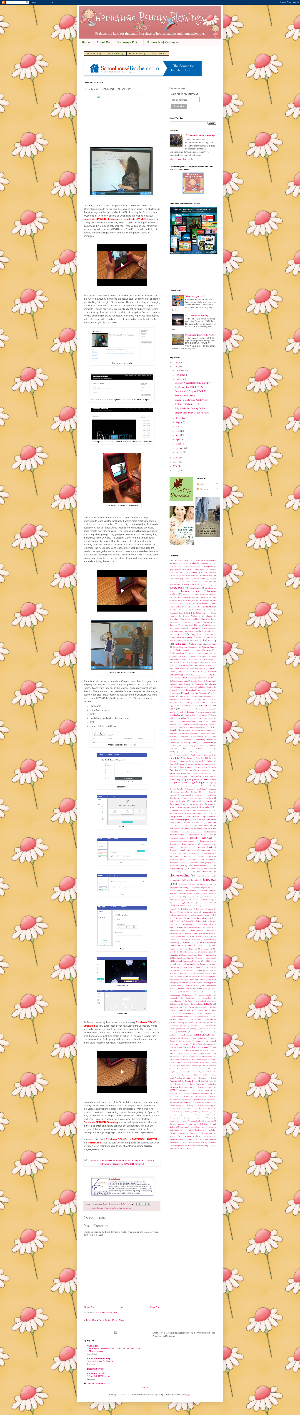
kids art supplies (210, 899)
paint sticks (200, 1001)
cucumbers (203, 715)
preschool (209, 1019)
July (178, 426)
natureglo (209, 970)
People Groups (188, 1007)
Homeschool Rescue (209, 853)
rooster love (190, 1047)
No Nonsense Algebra (180, 976)
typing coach (174, 1121)
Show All (144, 1387)
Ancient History (194, 566)
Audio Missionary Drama (180, 578)
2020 (175, 362)
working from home (177, 1139)
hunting (185, 887)
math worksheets (186, 948)
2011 (175, 470)
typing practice (178, 1124)
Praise (189, 1013)
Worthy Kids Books (190, 1142)
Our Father (188, 1001)
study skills (174, 1096)
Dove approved (201, 724)
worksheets (209, 1139)
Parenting (176, 1004)
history (211, 819)
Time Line (205, 1111)
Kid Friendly (196, 899)
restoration (209, 1041)
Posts (201, 483)
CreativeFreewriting (206, 709)
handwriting (208, 801)
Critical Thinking (187, 712)
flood (171, 764)
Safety (205, 1050)
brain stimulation (176, 631)
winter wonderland (187, 1136)
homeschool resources (182, 856)
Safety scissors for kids (187, 1053)
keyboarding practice (180, 899)
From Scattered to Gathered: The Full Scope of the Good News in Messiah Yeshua (113, 1349)
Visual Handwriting (197, 1130)
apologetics (208, 566)
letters (211, 933)
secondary (184, 1071)
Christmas (199, 684)
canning (188, 637)
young (205, 1145)
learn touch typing (210, 927)
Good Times (201, 789)
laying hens (209, 921)
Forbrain (173, 767)
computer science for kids (203, 699)
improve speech (186, 893)
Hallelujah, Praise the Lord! (187, 404)
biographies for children (190, 619)
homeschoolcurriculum (203, 865)
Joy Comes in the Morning (196, 315)
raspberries (173, 1038)
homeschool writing (178, 865)
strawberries (209, 1090)
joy (203, 896)
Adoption (212, 560)
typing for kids (210, 1121)
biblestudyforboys (176, 613)
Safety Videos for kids (208, 1053)
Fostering (188, 770)
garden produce (192, 779)
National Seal (188, 970)
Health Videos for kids (186, 807)
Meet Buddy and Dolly (185, 395)
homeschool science (204, 856)
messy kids (210, 958)
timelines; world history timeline (194, 1115)
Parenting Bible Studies (192, 1004)
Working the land (194, 1139)
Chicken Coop (209, 640)
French (187, 773)
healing (210, 804)
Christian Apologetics (191, 662)
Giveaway (190, 789)
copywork (173, 705)
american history (177, 566)
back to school (196, 588)
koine (207, 915)
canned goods (175, 637)
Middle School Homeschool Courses (185, 961)
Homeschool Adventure (184, 825)
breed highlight (190, 631)
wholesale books (207, 1133)
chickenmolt (194, 650)
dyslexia (194, 730)
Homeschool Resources (163, 42)
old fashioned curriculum (190, 982)
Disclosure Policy (128, 42)
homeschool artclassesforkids (192, 832)
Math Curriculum (207, 942)
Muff (198, 967)
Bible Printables (186, 603)
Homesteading (94, 53)
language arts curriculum (198, 917)
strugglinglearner (207, 1093)
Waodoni (193, 1133)
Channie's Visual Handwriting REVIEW (193, 382)
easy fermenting (192, 733)
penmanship (174, 1007)
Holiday (187, 822)
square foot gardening (182, 1086)
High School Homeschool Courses (185, 816)
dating (172, 721)
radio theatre (209, 1032)
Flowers (180, 764)
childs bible (193, 659)
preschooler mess (195, 1022)
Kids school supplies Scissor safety (184, 912)
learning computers (179, 930)
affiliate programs (178, 563)
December (180, 370)
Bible (171, 597)
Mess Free (176, 958)
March (179, 443)
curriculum (182, 718)
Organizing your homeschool (199, 998)
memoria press (207, 951)
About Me (103, 42)
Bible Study (209, 606)
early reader (204, 730)
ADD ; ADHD (201, 560)
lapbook (180, 921)
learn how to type (188, 924)
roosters (204, 1047)
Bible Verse (197, 609)
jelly (197, 893)
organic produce (205, 995)
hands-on (194, 801)
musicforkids (174, 970)
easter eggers (177, 733)
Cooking (189, 702)
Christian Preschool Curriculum (202, 681)
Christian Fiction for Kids (182, 668)
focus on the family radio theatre (200, 764)
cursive (192, 718)
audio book (194, 575)
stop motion (183, 1090)
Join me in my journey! (184, 94)
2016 (175, 466)
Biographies (174, 619)
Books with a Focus (177, 628)
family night (195, 755)
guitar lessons (211, 795)
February (180, 447)
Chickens (206, 650)
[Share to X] (143, 1204)
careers (198, 637)
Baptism (186, 594)
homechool (198, 822)
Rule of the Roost (193, 1050)
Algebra (192, 563)
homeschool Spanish (113, 1208)
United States (183, 1127)
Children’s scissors (179, 659)
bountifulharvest (193, 628)
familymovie (208, 755)
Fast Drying (187, 758)
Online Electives (191, 985)
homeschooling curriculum (201, 868)
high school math (209, 816)
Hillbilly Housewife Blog (98, 1358)
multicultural (208, 967)
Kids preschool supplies (204, 909)
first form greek (197, 761)
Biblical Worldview (191, 616)
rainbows (173, 1035)
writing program (178, 1145)
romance (210, 1044)
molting (205, 964)
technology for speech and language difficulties (187, 1099)
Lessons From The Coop (195, 933)
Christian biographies (186, 665)
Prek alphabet (195, 1019)
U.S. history (204, 1124)
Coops (211, 702)
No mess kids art (209, 973)
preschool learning (177, 1022)
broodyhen (209, 634)
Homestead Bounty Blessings (201, 135)
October (179, 378)
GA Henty (209, 776)
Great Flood (199, 792)
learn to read (182, 927)
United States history (198, 1127)
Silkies (205, 1074)
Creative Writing (188, 709)
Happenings (174, 804)
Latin (200, 921)
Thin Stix (185, 1111)
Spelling (193, 1084)
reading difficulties (199, 1038)
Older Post (154, 1307)
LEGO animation (210, 930)
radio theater (195, 1032)
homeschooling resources (180, 872)
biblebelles (209, 610)
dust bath (184, 730)
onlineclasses (208, 992)
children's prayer (210, 656)
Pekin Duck (209, 1004)
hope (199, 875)
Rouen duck (177, 1050)
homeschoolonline (204, 871)
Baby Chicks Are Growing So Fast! (190, 408)
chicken (195, 640)
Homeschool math (205, 846)
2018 (175, 457)
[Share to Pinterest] (149, 1204)
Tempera (175, 1102)
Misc (178, 964)
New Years (183, 973)
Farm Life (174, 757)
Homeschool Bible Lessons (201, 834)
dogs (178, 724)
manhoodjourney (210, 939)
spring (201, 1084)
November (180, 374)
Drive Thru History (208, 727)
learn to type (195, 927)
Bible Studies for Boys (193, 607)
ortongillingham (175, 1001)
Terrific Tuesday (175, 1105)
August (179, 422)
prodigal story (195, 1025)
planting (181, 1013)
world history (174, 1142)
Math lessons (203, 945)
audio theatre (199, 578)
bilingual (209, 616)
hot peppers (209, 876)
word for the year (206, 1136)
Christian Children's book (207, 665)
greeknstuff (174, 795)
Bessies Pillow (208, 594)
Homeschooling (115, 53)
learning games (195, 930)
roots (214, 1047)
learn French (174, 924)
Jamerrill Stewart (95, 1368)
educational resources (189, 736)
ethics (193, 749)
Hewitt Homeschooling (195, 813)
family (172, 751)
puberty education (206, 1028)
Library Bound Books (178, 936)
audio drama (208, 575)
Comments (204, 489)
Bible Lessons (203, 600)
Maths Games (203, 949)
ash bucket (183, 575)
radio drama (183, 1031)
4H (171, 560)
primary (210, 1022)
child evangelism (177, 653)
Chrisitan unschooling (208, 659)
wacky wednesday (179, 1133)
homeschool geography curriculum (183, 841)
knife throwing (196, 915)
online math (202, 988)
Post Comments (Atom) (106, 1312)
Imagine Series (191, 890)
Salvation (176, 1056)
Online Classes (176, 985)
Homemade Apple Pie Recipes (100, 1361)
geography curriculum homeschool (201, 786)
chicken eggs (180, 643)
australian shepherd (191, 584)
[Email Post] (132, 1204)
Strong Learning (191, 1093)
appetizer (187, 569)
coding (205, 693)
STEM (172, 1090)
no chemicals (195, 973)
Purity (172, 1032)
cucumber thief (189, 715)
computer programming (181, 699)
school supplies (189, 1056)
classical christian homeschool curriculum (188, 690)
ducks (174, 730)
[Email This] (137, 1204)
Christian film (200, 668)
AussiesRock (175, 584)
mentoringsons (211, 955)
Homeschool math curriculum (183, 850)
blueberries (209, 625)
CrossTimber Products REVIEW (199, 334)
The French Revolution (178, 1108)
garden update (180, 782)
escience (203, 745)
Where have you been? (195, 296)
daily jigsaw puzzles (206, 718)
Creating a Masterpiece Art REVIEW (191, 399)
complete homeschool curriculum (204, 696)
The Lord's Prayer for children (202, 1108)
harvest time (198, 804)
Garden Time (210, 779)
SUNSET (186, 1096)
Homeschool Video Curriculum (201, 859)
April (178, 439)
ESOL (172, 749)
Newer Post (89, 1307)
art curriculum (191, 572)
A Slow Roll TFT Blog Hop (98, 1376)
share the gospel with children (188, 1075)
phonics (190, 1010)
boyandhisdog (208, 628)
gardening (197, 782)
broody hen (178, 634)
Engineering (174, 745)
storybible (196, 1090)
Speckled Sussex (207, 1081)
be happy (196, 594)
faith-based (210, 749)
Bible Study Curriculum (179, 610)
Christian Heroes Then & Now (191, 671)
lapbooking (190, 921)
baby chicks (178, 587)
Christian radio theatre (180, 684)
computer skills (176, 702)
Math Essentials (176, 945)
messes (200, 958)
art (210, 569)
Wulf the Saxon (194, 1145)
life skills (209, 936)
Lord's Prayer (185, 939)
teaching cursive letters (204, 1096)
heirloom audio (203, 807)
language (179, 918)
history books (175, 822)
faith (200, 748)
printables (173, 1025)
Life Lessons (158, 53)
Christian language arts (191, 677)
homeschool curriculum (201, 837)
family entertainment (200, 752)
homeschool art (205, 825)
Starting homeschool (205, 1087)
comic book (183, 696)
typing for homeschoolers (192, 1121)
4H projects (179, 560)
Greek (210, 792)
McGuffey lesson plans (189, 952)
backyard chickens (190, 591)
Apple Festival (200, 569)
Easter (214, 730)
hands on (209, 798)
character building (176, 640)
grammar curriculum (181, 792)
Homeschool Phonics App (188, 853)
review (186, 1044)
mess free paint (188, 958)
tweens (202, 1118)
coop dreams (200, 702)
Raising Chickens (202, 1034)
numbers (213, 979)
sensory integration (198, 1071)
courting (195, 705)
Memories (174, 955)
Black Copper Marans (191, 622)
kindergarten (208, 912)
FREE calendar (202, 770)
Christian (176, 662)
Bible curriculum (202, 597)
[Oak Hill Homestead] (181, 499)
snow (196, 1078)
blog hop (197, 625)
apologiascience (175, 569)
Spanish (204, 1078)
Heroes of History (176, 813)
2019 (175, 366)
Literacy (173, 939)
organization (174, 998)
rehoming (198, 1041)
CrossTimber (175, 715)
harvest (185, 804)
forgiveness (202, 767)
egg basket (204, 736)
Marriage (176, 942)
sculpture (173, 1071)
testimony (189, 1105)
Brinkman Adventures (207, 631)
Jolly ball (195, 896)
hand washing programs (193, 798)
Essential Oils (182, 749)
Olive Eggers (208, 982)
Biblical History (201, 613)
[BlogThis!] (140, 1204)
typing (211, 1118)
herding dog (209, 810)
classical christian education (201, 687)
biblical (189, 613)
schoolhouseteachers (206, 1056)
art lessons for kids (208, 572)
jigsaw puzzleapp (176, 896)
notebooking (202, 979)
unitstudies (212, 1127)
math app (193, 943)
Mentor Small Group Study (191, 955)
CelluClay (209, 637)
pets (181, 1010)
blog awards (185, 625)
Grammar (212, 788)
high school (211, 813)
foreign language (98, 1208)
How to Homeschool (192, 880)
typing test (192, 1124)
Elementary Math (188, 742)
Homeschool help (206, 841)
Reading (184, 1038)
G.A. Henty (196, 776)
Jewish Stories (208, 893)
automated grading (209, 584)
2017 (175, 461)
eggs (214, 736)
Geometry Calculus (176, 789)
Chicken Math (181, 650)
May (178, 435)
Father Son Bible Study (204, 758)
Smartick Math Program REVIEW (190, 391)
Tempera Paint (189, 1102)
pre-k (214, 1016)
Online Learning (185, 988)
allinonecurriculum (206, 563)
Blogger (186, 1394)
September (181, 417)
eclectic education (207, 733)
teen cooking (211, 1099)
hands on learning (178, 801)
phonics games (202, 1010)
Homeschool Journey (185, 847)
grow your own (197, 795)
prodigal (183, 1025)
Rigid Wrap (197, 1044)
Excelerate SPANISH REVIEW (189, 386)
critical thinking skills (206, 712)
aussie (194, 581)
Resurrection (174, 1044)
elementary (188, 739)
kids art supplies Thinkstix (184, 903)
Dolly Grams (188, 724)
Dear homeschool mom (186, 721)
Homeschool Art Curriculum (181, 828)
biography (206, 619)
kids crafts (204, 903)
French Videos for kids (202, 773)
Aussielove (207, 581)
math (185, 942)
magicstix (196, 939)
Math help (191, 945)
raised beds (184, 1034)
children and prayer (205, 653)
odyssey (175, 982)
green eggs (185, 795)
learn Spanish (202, 924)
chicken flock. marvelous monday (185, 647)
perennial (202, 1007)
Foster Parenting (137, 53)
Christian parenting (180, 681)
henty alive (196, 810)
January (179, 452)
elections (176, 739)
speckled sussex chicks (178, 1084)
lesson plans (176, 933)
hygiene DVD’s (206, 887)
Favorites (173, 761)
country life (184, 705)
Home (86, 42)
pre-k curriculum (179, 1019)
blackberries (208, 622)
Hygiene (195, 887)
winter (172, 1136)
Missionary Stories (191, 964)
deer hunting (203, 721)
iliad (180, 890)
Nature (199, 970)
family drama (184, 752)
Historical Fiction (199, 819)
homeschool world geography (201, 862)
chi (188, 640)
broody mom (195, 634)
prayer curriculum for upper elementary (194, 1016)
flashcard (210, 761)
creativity (173, 712)
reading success (185, 1041)
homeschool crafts (177, 838)
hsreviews (127, 1208)
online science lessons (189, 991)
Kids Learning (186, 909)
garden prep (175, 779)
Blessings (173, 625)
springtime (212, 1084)
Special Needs (191, 1081)
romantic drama (176, 1047)
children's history (195, 656)
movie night (187, 967)
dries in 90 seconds (191, 727)
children (191, 653)
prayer (197, 1013)
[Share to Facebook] (146, 1204)
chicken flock (196, 644)
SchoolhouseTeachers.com (179, 1059)
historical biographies (181, 819)
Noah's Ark (196, 976)
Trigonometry (191, 1118)
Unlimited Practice (178, 1130)
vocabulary (212, 1130)
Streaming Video (176, 1093)
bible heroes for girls (186, 600)
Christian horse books (197, 675)
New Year (173, 973)
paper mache (212, 1001)
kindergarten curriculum (178, 915)
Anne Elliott (92, 1345)
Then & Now (174, 1111)
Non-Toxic (190, 979)
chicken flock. (210, 644)
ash (173, 575)
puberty (193, 1028)
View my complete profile (181, 158)
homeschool (211, 822)
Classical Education (189, 692)
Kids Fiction (194, 906)
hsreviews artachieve (187, 884)
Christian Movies (210, 678)
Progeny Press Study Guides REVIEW (192, 412)
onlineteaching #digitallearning (181, 995)
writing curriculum (208, 1142)
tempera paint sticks (205, 1102)
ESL (211, 745)
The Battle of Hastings (205, 1105)
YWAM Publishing (183, 1148)
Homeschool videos (177, 862)
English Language (189, 745)
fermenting (184, 761)
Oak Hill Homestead (96, 1383)
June (178, 430)
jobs (186, 896)
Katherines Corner (96, 1373)
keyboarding (211, 896)
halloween (176, 798)
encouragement (207, 742)
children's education (177, 656)
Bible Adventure (184, 597)
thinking (195, 1111)
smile (188, 1078)
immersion (203, 890)
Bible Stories (202, 603)
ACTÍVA (189, 560)
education (173, 736)
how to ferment (175, 880)
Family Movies (181, 755)
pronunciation (181, 1028)
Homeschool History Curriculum (183, 844)
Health (172, 807)
